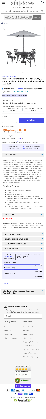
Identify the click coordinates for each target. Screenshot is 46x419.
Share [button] (6, 283)
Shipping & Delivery (30, 342)
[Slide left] (18, 72)
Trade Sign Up (28, 327)
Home (6, 23)
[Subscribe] (39, 316)
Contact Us (8, 334)
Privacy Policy (28, 338)
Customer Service (10, 327)
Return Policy (28, 334)
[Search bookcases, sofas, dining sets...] (42, 11)
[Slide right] (27, 72)
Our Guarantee (28, 346)
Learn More (23, 95)
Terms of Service (29, 353)
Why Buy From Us (10, 338)
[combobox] (23, 11)
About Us (7, 331)
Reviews (26, 331)
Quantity (5, 116)
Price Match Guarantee (32, 349)
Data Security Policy (30, 357)
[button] (42, 2)
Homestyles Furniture (9, 76)
